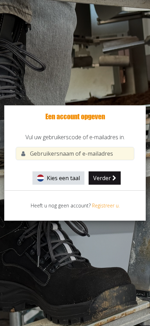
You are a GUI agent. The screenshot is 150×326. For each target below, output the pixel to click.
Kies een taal (62, 178)
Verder (102, 178)
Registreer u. (106, 205)
